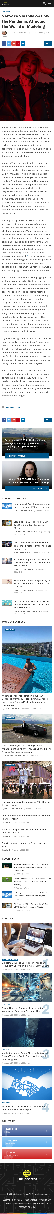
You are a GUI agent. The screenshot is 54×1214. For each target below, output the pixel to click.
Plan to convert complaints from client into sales (24, 845)
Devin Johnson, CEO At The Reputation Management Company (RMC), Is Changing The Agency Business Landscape (26, 748)
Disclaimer (30, 1200)
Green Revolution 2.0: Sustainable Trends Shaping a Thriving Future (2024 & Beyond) (33, 881)
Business (6, 11)
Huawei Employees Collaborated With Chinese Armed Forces (26, 803)
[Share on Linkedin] (23, 43)
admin (7, 822)
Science (5, 1050)
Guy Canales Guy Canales (28, 532)
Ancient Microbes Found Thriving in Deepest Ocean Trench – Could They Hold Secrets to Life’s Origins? (25, 1056)
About (6, 1200)
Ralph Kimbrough (19, 33)
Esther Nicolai (23, 553)
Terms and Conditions (18, 1203)
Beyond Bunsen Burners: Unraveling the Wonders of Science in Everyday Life (22, 1010)
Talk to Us (45, 1200)
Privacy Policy (27, 1207)
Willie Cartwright (25, 569)
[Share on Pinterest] (18, 43)
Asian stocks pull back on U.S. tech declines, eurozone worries (25, 831)
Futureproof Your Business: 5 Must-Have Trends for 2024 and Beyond (33, 505)
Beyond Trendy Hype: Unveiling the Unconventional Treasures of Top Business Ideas (31, 604)
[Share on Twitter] (9, 43)
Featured (6, 1005)
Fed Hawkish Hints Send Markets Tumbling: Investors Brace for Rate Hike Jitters (32, 545)
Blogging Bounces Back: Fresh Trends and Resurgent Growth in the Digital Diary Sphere (25, 964)
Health (14, 11)
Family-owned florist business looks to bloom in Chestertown (26, 817)
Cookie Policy (40, 1203)
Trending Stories (10, 959)
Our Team (17, 1200)
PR (28, 256)
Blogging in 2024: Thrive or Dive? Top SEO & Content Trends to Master (31, 524)
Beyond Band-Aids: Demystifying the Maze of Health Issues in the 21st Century (32, 583)
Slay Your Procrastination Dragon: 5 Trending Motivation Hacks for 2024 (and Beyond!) (31, 867)
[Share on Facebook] (4, 43)
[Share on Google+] (13, 43)
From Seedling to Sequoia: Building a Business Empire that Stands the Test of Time (32, 562)
